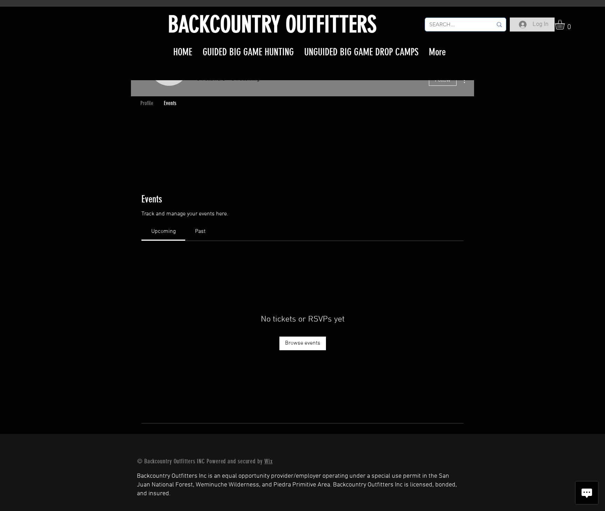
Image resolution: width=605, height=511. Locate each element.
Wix (268, 461)
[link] (163, 231)
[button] (565, 24)
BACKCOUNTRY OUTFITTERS (272, 24)
